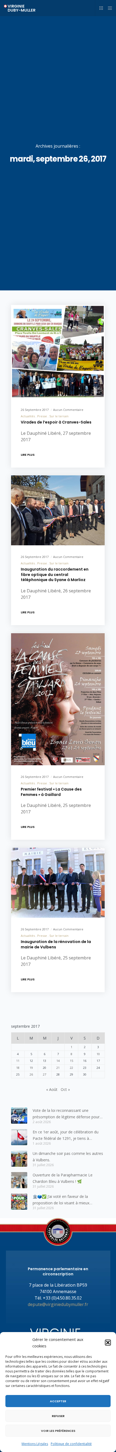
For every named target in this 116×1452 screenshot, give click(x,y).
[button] (108, 1342)
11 (17, 1061)
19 (31, 1068)
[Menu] (108, 8)
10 (98, 1054)
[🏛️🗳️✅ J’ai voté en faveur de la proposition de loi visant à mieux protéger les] (19, 1201)
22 (71, 1068)
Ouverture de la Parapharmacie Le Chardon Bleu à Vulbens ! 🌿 (63, 1178)
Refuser (58, 1416)
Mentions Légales (35, 1444)
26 (31, 1074)
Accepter (58, 1401)
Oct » (65, 1089)
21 (58, 1068)
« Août (51, 1089)
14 (58, 1061)
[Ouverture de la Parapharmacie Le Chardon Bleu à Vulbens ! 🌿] (19, 1180)
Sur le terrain (59, 416)
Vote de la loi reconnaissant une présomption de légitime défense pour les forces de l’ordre (66, 1114)
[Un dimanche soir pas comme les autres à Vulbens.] (19, 1158)
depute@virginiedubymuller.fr (58, 1304)
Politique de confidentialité (71, 1444)
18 (17, 1068)
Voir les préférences (58, 1431)
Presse (42, 416)
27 (44, 1074)
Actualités (28, 416)
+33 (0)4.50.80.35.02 (62, 1298)
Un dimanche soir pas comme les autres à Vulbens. (68, 1156)
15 (71, 1061)
